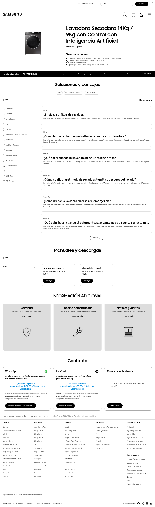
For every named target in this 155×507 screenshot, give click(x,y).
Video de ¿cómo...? (91, 93)
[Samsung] (12, 14)
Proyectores (38, 448)
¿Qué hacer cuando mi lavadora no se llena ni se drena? (85, 61)
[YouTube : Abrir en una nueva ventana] (151, 503)
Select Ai (5, 469)
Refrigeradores (38, 455)
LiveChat (68, 459)
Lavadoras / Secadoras (41, 462)
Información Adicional (126, 74)
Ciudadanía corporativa (134, 441)
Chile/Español (7, 503)
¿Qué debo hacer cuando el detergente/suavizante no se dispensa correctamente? (94, 58)
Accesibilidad (131, 434)
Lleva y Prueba (7, 473)
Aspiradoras (37, 469)
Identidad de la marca (134, 467)
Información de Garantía (73, 441)
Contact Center (70, 462)
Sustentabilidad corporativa (136, 445)
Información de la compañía (136, 459)
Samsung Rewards (9, 462)
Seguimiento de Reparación (74, 448)
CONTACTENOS (146, 74)
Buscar (67, 434)
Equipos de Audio (39, 452)
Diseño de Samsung (133, 484)
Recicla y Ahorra (8, 466)
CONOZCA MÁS (27, 316)
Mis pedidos (100, 438)
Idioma (5, 267)
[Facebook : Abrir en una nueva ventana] (138, 503)
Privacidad (19, 503)
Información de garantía (74, 47)
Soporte (67, 427)
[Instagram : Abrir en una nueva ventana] (147, 503)
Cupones (99, 448)
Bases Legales (69, 476)
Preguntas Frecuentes (72, 438)
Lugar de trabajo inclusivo (135, 438)
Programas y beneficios (10, 452)
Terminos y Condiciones (43, 503)
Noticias (130, 477)
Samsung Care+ (8, 441)
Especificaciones (105, 74)
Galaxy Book (38, 434)
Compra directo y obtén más (12, 431)
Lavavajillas (37, 459)
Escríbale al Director (71, 473)
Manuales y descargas (85, 74)
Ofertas (5, 427)
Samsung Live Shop (9, 455)
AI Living (6, 434)
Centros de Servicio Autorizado (75, 445)
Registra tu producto (71, 452)
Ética (128, 481)
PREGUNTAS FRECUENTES (73, 93)
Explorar (5, 476)
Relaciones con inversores (135, 474)
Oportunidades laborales (135, 470)
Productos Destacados (10, 445)
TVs (35, 445)
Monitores (37, 473)
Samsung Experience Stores (12, 459)
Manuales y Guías (70, 431)
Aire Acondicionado (40, 466)
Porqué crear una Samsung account (107, 427)
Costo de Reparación (71, 455)
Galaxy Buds (38, 441)
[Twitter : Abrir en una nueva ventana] (142, 503)
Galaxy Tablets (38, 431)
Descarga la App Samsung (11, 448)
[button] (96, 115)
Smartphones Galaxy (40, 427)
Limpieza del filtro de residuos (77, 63)
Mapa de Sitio (57, 503)
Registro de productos (103, 445)
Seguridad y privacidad (134, 431)
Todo (59, 93)
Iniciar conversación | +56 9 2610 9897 (20, 405)
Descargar (49, 281)
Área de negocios (132, 463)
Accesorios (37, 476)
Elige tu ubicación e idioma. (86, 4)
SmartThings (7, 438)
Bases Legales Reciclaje (134, 448)
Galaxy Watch (38, 438)
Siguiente (142, 4)
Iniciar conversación (65, 405)
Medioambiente (132, 427)
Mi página (99, 441)
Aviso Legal (29, 503)
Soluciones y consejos (63, 74)
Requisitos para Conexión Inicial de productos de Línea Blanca (87, 65)
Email (66, 466)
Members (99, 434)
